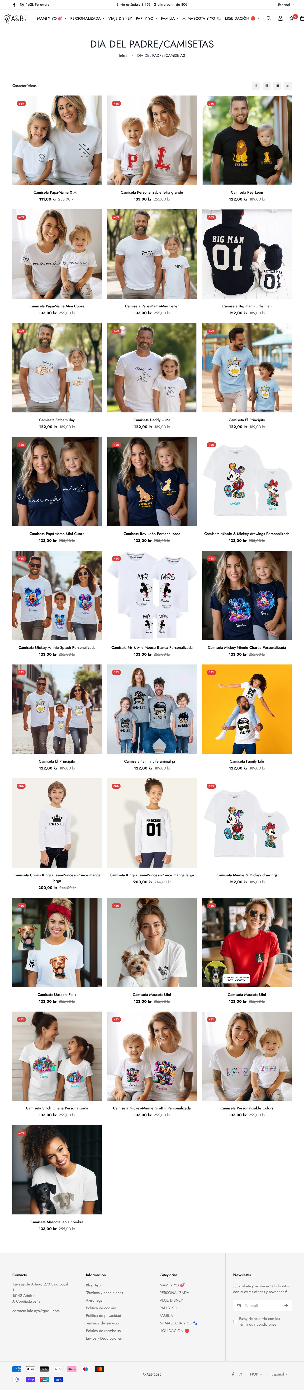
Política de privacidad (103, 1315)
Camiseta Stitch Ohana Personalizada (57, 1108)
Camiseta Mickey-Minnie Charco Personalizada (247, 647)
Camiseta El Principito (247, 420)
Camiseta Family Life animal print (152, 761)
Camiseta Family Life (247, 761)
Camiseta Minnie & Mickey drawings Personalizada (247, 533)
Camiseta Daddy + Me (152, 420)
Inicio (123, 55)
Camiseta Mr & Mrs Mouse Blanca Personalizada (152, 647)
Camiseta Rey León (247, 192)
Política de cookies (101, 1308)
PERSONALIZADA (85, 18)
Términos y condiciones (104, 1292)
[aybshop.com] (15, 18)
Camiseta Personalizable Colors (246, 1108)
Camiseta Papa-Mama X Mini (57, 192)
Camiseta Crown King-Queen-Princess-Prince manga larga (57, 878)
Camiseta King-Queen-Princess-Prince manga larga (152, 875)
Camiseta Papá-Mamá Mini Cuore (57, 306)
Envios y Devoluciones (104, 1338)
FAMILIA (168, 18)
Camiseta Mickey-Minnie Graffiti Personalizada (152, 1108)
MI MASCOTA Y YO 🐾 (201, 18)
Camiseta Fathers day (57, 420)
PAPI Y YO (144, 18)
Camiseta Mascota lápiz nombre (57, 1222)
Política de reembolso (103, 1330)
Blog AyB (93, 1285)
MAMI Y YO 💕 (50, 18)
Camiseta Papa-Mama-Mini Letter (152, 306)
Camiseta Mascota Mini (152, 994)
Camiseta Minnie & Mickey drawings (247, 875)
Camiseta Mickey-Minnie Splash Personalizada (57, 647)
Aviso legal (95, 1300)
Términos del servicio (102, 1323)
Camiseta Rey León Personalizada (152, 533)
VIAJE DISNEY (120, 18)
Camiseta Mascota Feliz (57, 994)
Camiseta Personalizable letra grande (152, 192)
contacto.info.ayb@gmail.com (36, 1311)
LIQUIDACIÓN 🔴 (240, 18)
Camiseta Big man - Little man (247, 306)
